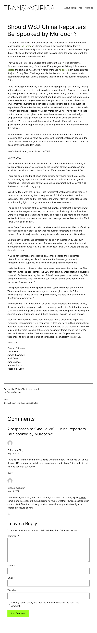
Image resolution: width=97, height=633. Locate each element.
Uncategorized (32, 389)
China (6, 403)
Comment (13, 536)
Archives (89, 8)
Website (11, 590)
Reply (10, 473)
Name (11, 565)
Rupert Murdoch (17, 403)
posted (11, 70)
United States (32, 403)
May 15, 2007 (13, 453)
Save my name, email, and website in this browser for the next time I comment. (45, 604)
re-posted (64, 70)
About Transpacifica (73, 8)
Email (11, 578)
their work (26, 46)
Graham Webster (16, 488)
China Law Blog (15, 450)
